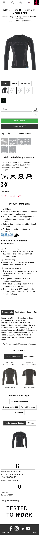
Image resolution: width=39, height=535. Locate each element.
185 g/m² (5, 170)
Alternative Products (13, 357)
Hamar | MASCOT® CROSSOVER (20, 21)
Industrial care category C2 (11, 196)
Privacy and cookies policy (10, 501)
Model (14, 83)
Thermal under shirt (10, 407)
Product (5, 83)
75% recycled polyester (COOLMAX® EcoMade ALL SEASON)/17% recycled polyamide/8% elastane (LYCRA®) (17, 165)
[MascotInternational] (28, 528)
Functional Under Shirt (19, 401)
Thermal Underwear (28, 407)
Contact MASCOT (19, 126)
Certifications (20, 312)
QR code (30, 423)
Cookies (34, 532)
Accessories (29, 357)
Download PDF (25, 133)
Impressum (5, 532)
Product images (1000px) (14, 423)
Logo (29, 312)
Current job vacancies (8, 498)
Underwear (19, 412)
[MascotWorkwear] (10, 528)
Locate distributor (19, 121)
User (35, 312)
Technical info (7, 312)
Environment (25, 83)
